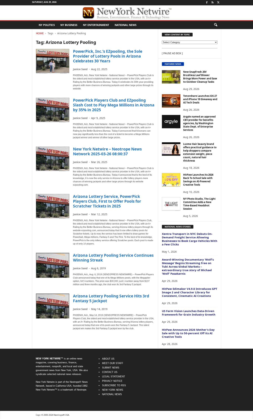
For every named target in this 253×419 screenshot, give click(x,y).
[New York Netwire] (126, 12)
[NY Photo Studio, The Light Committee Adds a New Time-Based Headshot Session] (171, 204)
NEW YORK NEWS (112, 389)
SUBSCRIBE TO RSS (114, 385)
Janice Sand (80, 69)
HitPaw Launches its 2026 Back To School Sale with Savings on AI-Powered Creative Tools (198, 179)
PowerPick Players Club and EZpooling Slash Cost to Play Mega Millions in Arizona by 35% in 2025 (113, 105)
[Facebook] (207, 2)
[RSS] (212, 2)
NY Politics (47, 25)
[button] (216, 25)
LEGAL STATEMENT (113, 376)
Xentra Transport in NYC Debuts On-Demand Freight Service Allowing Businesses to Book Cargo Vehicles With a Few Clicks (189, 239)
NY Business (68, 25)
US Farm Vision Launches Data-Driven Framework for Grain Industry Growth (188, 312)
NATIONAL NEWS (112, 394)
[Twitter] (218, 2)
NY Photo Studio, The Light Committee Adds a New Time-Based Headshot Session (199, 203)
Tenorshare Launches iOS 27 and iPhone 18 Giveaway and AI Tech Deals (200, 99)
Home (40, 33)
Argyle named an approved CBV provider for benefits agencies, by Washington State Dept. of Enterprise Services (199, 123)
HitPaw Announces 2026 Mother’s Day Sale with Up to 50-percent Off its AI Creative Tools (188, 333)
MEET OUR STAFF (112, 363)
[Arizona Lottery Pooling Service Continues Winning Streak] (52, 265)
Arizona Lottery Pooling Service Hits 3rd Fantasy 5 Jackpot (111, 298)
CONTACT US (109, 372)
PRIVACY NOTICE (112, 381)
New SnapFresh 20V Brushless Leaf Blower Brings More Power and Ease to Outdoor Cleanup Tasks (200, 76)
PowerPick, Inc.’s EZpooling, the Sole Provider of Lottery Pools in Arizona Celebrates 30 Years (107, 56)
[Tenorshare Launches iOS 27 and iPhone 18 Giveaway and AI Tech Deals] (171, 101)
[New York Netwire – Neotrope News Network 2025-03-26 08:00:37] (52, 159)
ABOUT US (108, 358)
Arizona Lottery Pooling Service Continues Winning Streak (113, 258)
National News (126, 25)
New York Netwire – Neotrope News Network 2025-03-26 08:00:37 (107, 151)
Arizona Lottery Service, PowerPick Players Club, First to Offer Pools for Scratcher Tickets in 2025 (107, 201)
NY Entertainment (96, 25)
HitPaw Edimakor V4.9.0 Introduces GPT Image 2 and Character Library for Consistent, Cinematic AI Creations (189, 292)
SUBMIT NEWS (110, 367)
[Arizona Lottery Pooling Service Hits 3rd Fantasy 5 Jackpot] (52, 306)
